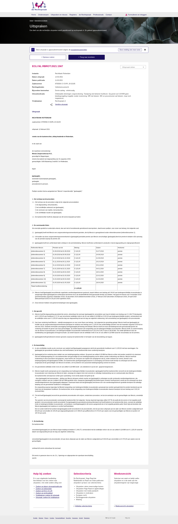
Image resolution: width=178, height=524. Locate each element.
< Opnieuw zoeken (47, 57)
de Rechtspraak (85, 15)
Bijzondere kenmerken (40, 90)
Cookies (52, 518)
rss (117, 518)
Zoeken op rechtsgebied (44, 493)
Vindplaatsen (37, 101)
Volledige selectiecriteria (83, 506)
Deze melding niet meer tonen (130, 50)
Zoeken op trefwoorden (44, 489)
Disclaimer (87, 518)
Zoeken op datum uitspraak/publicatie (49, 486)
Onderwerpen (43, 15)
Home (33, 15)
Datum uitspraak (38, 77)
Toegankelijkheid (60, 518)
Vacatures (75, 518)
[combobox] (133, 67)
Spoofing (68, 518)
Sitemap (41, 518)
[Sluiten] (145, 49)
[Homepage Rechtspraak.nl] (38, 5)
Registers (73, 15)
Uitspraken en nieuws (59, 15)
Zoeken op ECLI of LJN (44, 491)
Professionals (98, 15)
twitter (132, 518)
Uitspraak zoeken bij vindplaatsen (47, 497)
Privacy (46, 518)
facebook (135, 518)
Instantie (35, 73)
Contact (109, 15)
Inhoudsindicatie (38, 94)
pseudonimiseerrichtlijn (79, 50)
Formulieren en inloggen (137, 15)
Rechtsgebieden (38, 87)
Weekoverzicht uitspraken (124, 506)
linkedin (141, 518)
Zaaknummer (37, 84)
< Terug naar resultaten (86, 57)
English (35, 518)
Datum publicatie (38, 80)
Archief (81, 518)
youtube (144, 518)
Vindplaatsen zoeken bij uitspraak (47, 495)
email (121, 518)
